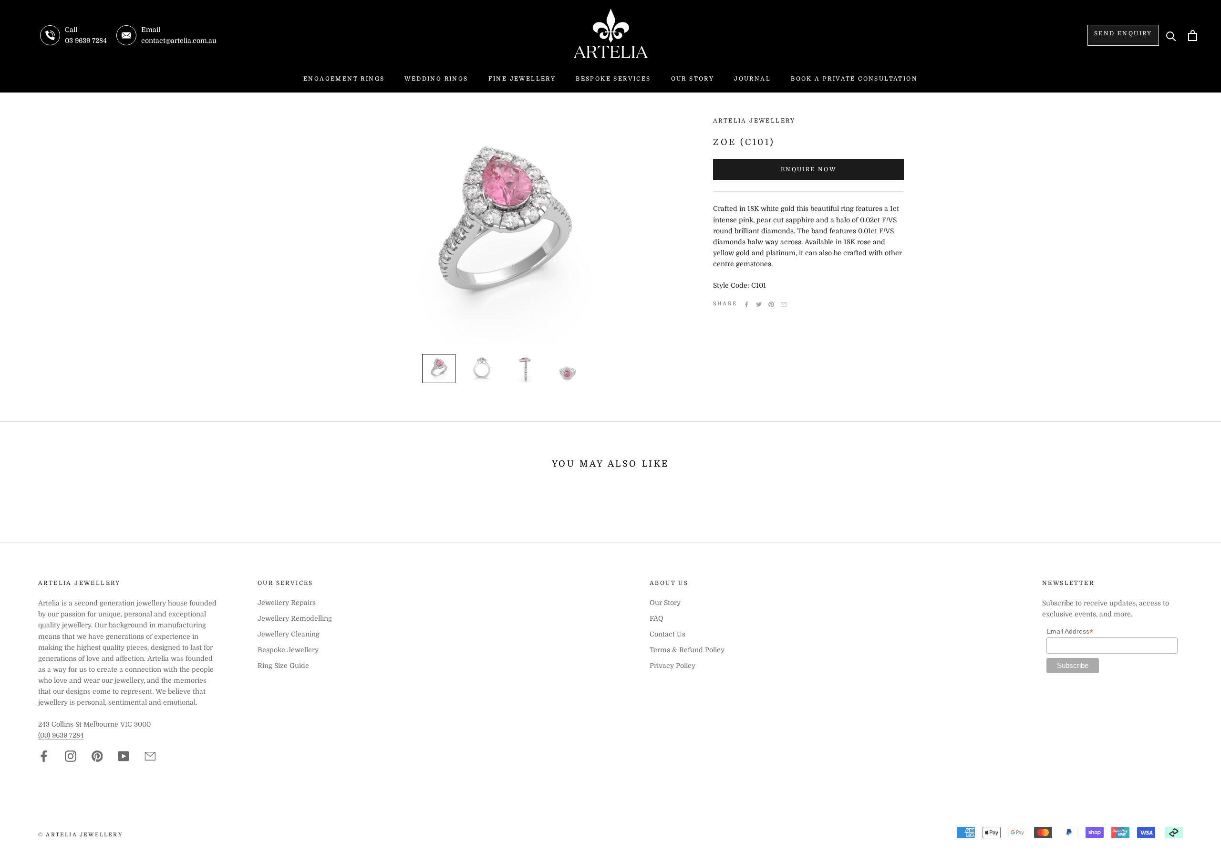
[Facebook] (746, 304)
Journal (752, 78)
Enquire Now (808, 169)
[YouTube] (123, 756)
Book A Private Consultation (854, 78)
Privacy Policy (672, 665)
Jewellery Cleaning (289, 634)
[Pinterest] (771, 304)
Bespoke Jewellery (288, 650)
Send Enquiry (1123, 33)
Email (783, 304)
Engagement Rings (343, 78)
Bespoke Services (613, 78)
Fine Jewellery (522, 78)
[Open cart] (1192, 35)
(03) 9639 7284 (61, 735)
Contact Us (667, 634)
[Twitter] (759, 304)
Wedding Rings (436, 78)
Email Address (1069, 631)
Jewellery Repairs (287, 602)
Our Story (692, 78)
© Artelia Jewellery (80, 835)
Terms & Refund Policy (687, 650)
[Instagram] (70, 756)
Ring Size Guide (283, 665)
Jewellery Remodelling (295, 618)
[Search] (1171, 36)
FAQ (656, 618)
